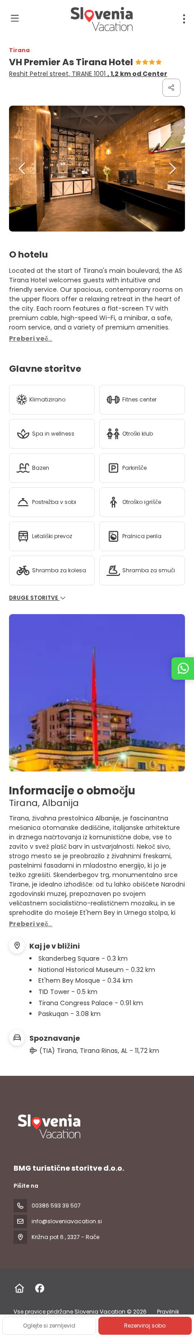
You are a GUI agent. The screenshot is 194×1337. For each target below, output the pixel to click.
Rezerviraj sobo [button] (145, 1325)
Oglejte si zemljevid (49, 1325)
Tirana (19, 50)
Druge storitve (34, 598)
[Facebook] (39, 1288)
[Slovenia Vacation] (48, 1126)
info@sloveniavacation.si (67, 1221)
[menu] (184, 18)
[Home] (19, 1288)
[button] (23, 169)
